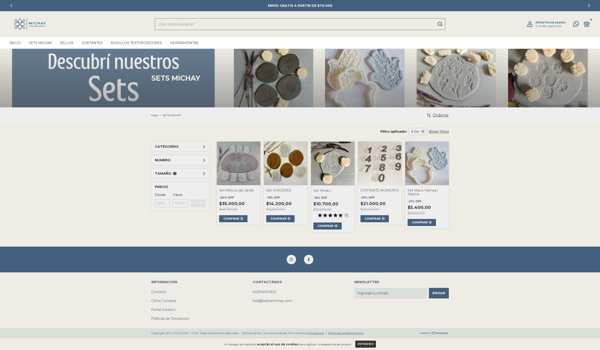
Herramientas (184, 43)
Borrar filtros (439, 131)
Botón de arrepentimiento (346, 333)
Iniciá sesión (555, 22)
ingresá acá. (316, 333)
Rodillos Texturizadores (136, 43)
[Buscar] (440, 24)
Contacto (158, 292)
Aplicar (198, 203)
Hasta (177, 195)
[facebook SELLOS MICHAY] (308, 259)
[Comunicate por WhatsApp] (576, 24)
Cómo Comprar (163, 301)
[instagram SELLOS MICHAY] (291, 259)
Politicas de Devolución (170, 318)
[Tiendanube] (434, 333)
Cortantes (92, 43)
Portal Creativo (163, 310)
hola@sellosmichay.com (272, 301)
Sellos (67, 43)
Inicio (15, 43)
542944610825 (264, 292)
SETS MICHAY (40, 43)
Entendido (366, 344)
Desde (160, 195)
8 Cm (415, 131)
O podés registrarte (548, 26)
